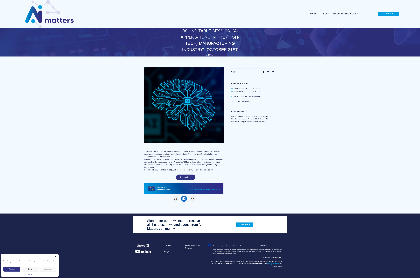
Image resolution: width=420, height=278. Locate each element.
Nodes (313, 14)
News (326, 14)
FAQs (166, 252)
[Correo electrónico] (192, 199)
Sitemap (188, 248)
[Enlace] (175, 199)
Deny (30, 269)
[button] (55, 257)
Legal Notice (190, 245)
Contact (169, 245)
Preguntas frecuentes (345, 14)
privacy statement (273, 264)
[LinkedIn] (184, 199)
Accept (12, 269)
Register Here (185, 177)
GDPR (30, 274)
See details (48, 269)
